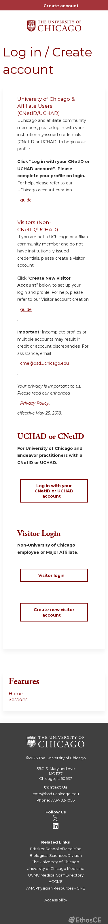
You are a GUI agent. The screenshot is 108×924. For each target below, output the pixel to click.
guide (26, 200)
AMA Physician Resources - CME (55, 888)
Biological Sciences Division (56, 855)
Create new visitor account (54, 612)
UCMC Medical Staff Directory (56, 875)
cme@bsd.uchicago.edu (44, 363)
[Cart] (85, 9)
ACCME (55, 881)
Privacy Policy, (35, 403)
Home (16, 693)
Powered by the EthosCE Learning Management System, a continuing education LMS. (84, 920)
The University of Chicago (62, 758)
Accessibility (55, 900)
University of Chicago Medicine (55, 868)
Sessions (18, 699)
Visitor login (51, 575)
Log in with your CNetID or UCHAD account (54, 491)
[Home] (54, 24)
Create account (61, 6)
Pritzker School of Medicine (56, 848)
